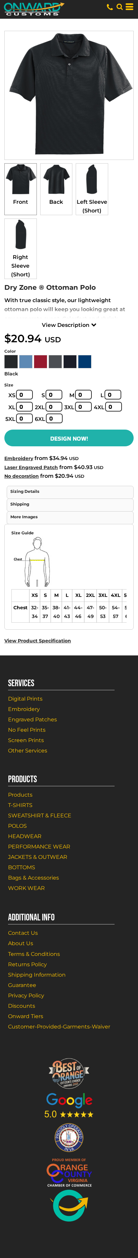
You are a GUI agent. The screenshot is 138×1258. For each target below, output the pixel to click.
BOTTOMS (21, 867)
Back (56, 202)
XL (11, 407)
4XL (99, 407)
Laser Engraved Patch (31, 467)
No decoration (21, 476)
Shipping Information (37, 975)
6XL (40, 419)
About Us (20, 943)
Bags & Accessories (33, 878)
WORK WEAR (26, 888)
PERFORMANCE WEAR (39, 846)
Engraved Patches (32, 719)
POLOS (17, 826)
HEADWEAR (25, 836)
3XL (69, 407)
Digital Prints (25, 699)
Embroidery (18, 458)
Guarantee (22, 985)
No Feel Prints (27, 730)
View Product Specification (37, 641)
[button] (119, 6)
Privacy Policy (26, 995)
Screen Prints (26, 740)
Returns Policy (27, 964)
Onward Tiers (25, 1016)
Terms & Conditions (34, 954)
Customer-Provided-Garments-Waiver (59, 1026)
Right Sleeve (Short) (20, 265)
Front (20, 202)
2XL (40, 407)
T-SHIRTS (20, 805)
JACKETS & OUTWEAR (37, 857)
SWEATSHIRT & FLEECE (39, 815)
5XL (10, 419)
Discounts (21, 1006)
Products (20, 795)
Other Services (27, 750)
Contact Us (23, 933)
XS (11, 395)
